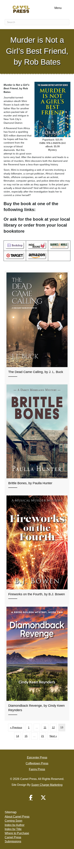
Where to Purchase (17, 833)
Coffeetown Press (37, 763)
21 (42, 736)
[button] (30, 797)
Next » (53, 736)
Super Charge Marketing (47, 784)
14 (17, 736)
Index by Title (13, 829)
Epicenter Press (37, 757)
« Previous (16, 727)
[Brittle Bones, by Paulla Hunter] (37, 438)
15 (26, 736)
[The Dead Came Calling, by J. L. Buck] (37, 326)
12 (53, 727)
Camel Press (13, 837)
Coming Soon (13, 820)
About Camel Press (17, 816)
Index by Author (14, 825)
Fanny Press (37, 769)
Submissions (13, 841)
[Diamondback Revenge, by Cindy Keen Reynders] (37, 662)
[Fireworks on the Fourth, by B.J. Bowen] (37, 549)
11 (45, 727)
